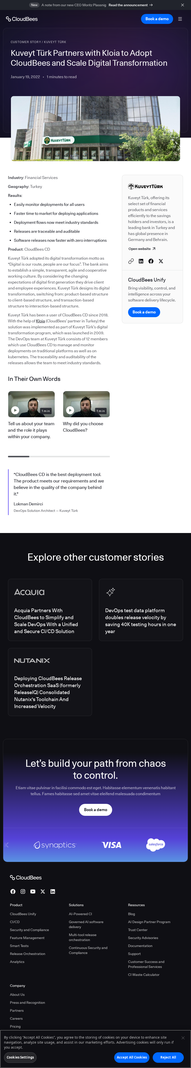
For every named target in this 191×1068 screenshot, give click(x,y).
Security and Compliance (29, 930)
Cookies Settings (20, 1057)
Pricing (15, 1026)
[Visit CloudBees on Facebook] (13, 891)
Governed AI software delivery (86, 924)
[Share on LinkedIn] (141, 261)
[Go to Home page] (22, 18)
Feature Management (27, 938)
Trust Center (137, 930)
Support (134, 954)
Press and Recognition (27, 1003)
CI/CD (15, 922)
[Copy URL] (131, 261)
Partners (17, 1010)
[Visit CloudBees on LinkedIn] (53, 891)
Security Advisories (143, 938)
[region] (95, 1049)
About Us (17, 995)
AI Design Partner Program (149, 922)
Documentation (140, 946)
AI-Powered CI (80, 914)
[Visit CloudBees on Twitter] (43, 891)
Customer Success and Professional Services (146, 964)
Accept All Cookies (132, 1057)
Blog (131, 914)
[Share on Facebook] (151, 261)
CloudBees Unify (23, 914)
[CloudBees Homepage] (26, 877)
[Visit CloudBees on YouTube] (33, 891)
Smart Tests (19, 946)
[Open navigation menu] (180, 19)
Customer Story (26, 42)
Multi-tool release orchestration (82, 937)
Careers (16, 1018)
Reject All (168, 1057)
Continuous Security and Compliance (88, 950)
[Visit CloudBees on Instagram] (23, 891)
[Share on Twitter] (161, 261)
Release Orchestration (27, 954)
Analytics (17, 962)
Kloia (40, 321)
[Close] (183, 1037)
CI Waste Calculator (143, 975)
